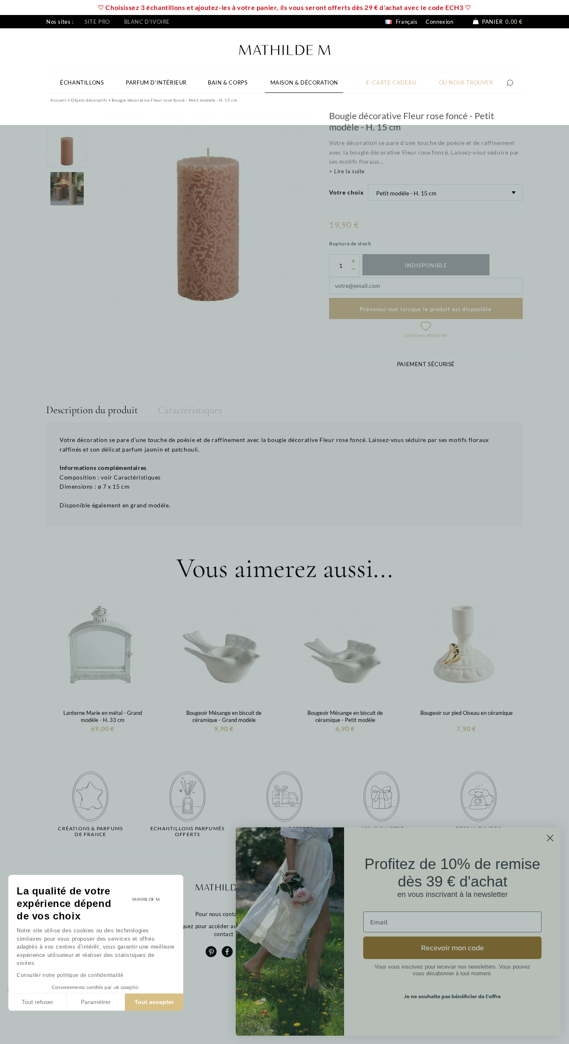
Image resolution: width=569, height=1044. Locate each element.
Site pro (97, 21)
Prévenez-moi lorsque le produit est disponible (426, 309)
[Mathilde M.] (284, 48)
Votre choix (346, 192)
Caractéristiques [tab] (190, 410)
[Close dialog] (550, 838)
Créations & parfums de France (90, 831)
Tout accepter (154, 1002)
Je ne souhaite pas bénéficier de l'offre (452, 996)
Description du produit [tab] (92, 410)
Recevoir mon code (452, 947)
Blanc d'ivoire (147, 21)
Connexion (439, 21)
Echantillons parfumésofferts (187, 831)
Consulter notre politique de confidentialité (70, 975)
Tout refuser (37, 1002)
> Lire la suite (347, 171)
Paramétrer (96, 1002)
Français (405, 21)
